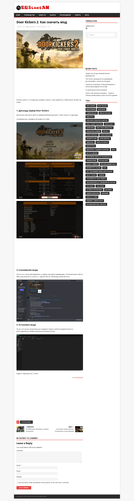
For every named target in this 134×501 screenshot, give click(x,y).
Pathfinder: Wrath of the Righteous (99, 157)
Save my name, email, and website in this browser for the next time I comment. (43, 482)
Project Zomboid (92, 164)
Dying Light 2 (109, 124)
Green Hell (90, 142)
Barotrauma (91, 109)
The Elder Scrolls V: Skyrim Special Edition (101, 182)
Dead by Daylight (105, 113)
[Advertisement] (49, 84)
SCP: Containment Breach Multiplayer (99, 171)
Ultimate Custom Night (94, 190)
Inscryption (91, 146)
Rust (104, 168)
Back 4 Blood (102, 106)
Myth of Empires (92, 153)
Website (19, 477)
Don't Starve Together (94, 124)
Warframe (105, 193)
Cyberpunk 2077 (92, 113)
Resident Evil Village (93, 168)
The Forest (90, 186)
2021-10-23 (22, 27)
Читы (87, 15)
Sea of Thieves (91, 175)
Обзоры (53, 15)
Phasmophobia (91, 160)
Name (18, 465)
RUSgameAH (31, 27)
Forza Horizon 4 (92, 135)
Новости (42, 15)
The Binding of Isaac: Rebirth (96, 179)
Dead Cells (90, 117)
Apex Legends (91, 106)
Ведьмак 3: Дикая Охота (95, 201)
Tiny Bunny (100, 186)
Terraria (101, 175)
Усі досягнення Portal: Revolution (96, 90)
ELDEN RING (90, 128)
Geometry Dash (92, 138)
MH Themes (43, 496)
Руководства (29, 15)
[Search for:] (101, 35)
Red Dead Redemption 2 (108, 164)
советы (78, 15)
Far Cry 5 (106, 131)
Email (18, 471)
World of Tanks (92, 197)
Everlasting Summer (93, 131)
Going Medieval (104, 138)
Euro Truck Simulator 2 (105, 128)
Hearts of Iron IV (102, 142)
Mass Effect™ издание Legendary (98, 149)
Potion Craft (103, 160)
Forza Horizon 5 (105, 135)
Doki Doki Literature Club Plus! (97, 120)
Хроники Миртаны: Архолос (96, 204)
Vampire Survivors (93, 193)
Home (18, 15)
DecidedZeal (79, 378)
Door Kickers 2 (26, 422)
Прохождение (65, 15)
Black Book (101, 109)
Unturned (108, 190)
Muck (113, 149)
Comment (19, 450)
